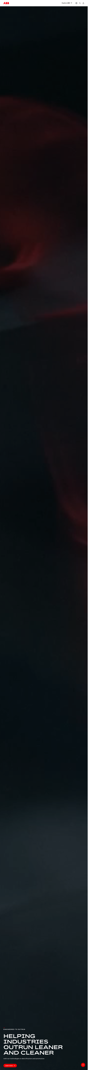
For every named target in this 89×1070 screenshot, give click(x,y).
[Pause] (83, 1065)
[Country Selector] (76, 3)
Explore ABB (66, 3)
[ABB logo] (6, 3)
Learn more (9, 1065)
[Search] (80, 3)
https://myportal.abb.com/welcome (83, 3)
